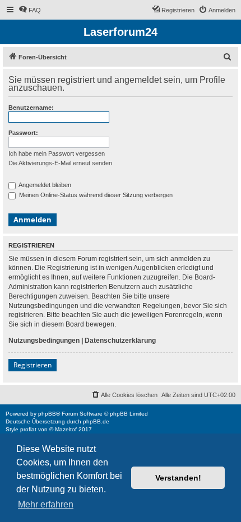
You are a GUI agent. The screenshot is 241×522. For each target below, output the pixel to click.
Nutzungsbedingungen (44, 340)
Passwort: (23, 132)
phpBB (47, 414)
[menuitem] (29, 10)
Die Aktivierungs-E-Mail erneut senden (60, 163)
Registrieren (32, 365)
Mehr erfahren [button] (45, 504)
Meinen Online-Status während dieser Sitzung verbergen (95, 195)
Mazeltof (66, 429)
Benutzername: (31, 107)
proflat (28, 429)
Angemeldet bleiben (44, 184)
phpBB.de (96, 421)
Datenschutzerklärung (120, 340)
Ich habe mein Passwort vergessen (56, 153)
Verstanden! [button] (178, 477)
